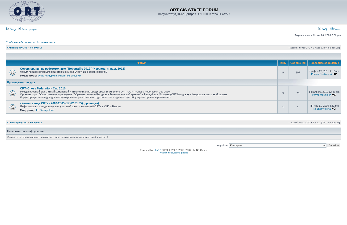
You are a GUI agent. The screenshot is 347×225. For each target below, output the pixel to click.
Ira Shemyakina (45, 110)
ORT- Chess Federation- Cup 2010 (43, 88)
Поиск (337, 29)
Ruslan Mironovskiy (69, 75)
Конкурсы (36, 47)
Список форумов (17, 47)
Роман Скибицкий (321, 74)
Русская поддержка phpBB (174, 152)
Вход (12, 29)
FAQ (324, 29)
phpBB (157, 150)
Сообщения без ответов (20, 42)
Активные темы (46, 42)
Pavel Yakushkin (321, 94)
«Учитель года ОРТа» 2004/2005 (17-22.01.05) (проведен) (59, 103)
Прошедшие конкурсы (21, 82)
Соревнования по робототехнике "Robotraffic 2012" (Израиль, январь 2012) (72, 68)
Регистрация (29, 29)
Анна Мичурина (47, 75)
